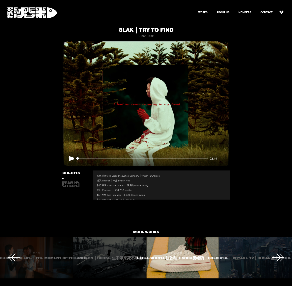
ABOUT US (223, 12)
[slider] (142, 158)
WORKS (203, 12)
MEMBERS (244, 12)
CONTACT (266, 12)
